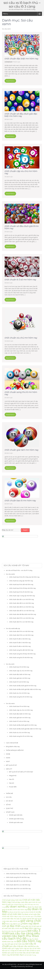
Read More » (10, 81)
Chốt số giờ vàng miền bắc (12, 900)
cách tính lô (32, 902)
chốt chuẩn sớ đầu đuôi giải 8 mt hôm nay (22, 685)
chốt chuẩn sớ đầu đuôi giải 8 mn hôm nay (22, 227)
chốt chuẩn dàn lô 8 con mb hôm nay (21, 635)
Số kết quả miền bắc (16, 815)
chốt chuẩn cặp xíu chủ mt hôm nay (20, 670)
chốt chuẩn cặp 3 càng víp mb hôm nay (22, 595)
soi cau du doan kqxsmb (17, 931)
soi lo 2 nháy (9, 950)
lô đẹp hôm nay (29, 928)
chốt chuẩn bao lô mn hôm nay (20, 500)
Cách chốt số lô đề (12, 743)
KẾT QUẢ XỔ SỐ (11, 765)
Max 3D (11, 779)
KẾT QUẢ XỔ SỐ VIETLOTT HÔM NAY (21, 772)
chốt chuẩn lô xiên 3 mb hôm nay (20, 642)
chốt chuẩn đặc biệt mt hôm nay (19, 674)
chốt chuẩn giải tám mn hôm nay (21, 450)
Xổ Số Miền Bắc (20, 953)
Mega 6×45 (12, 775)
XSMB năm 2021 (8, 953)
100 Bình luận (9, 341)
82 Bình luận (9, 504)
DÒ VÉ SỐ (9, 801)
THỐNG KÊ (9, 793)
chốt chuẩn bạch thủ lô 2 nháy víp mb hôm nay (24, 577)
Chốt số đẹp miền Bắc (19, 902)
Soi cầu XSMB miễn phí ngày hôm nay (20, 947)
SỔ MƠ (8, 804)
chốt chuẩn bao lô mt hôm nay (19, 667)
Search (25, 530)
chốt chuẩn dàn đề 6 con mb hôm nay (21, 603)
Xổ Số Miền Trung (30, 955)
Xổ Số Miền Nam (17, 955)
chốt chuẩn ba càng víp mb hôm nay (21, 581)
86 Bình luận (9, 119)
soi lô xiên (18, 950)
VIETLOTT (9, 769)
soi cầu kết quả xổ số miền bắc (13, 944)
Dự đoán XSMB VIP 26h (30, 912)
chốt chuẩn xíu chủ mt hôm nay (19, 693)
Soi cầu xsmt (10, 664)
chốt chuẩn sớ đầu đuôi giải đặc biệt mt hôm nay (25, 689)
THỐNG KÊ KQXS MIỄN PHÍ (14, 750)
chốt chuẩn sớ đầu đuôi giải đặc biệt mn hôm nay (21, 115)
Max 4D (11, 783)
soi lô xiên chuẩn (28, 950)
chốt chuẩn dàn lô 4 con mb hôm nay (21, 622)
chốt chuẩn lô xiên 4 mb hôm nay (20, 646)
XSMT (8, 761)
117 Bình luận (16, 62)
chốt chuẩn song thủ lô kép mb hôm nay (22, 654)
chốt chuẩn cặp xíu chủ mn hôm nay (21, 172)
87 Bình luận (9, 231)
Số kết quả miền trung (16, 819)
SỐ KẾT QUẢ (10, 812)
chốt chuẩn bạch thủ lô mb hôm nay (21, 592)
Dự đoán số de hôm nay (15, 912)
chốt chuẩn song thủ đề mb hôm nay (21, 650)
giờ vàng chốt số (21, 922)
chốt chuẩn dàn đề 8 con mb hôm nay (21, 607)
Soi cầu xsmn (10, 703)
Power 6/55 (12, 787)
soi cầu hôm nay (29, 941)
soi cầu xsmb (27, 946)
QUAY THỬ (9, 808)
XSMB (8, 754)
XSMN (8, 758)
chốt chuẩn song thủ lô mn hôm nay (21, 393)
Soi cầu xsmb (10, 574)
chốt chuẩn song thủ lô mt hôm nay (20, 697)
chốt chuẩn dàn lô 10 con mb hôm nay (21, 618)
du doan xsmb (15, 906)
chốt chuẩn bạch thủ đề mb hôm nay (21, 584)
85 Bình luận (9, 283)
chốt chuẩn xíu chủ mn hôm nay (21, 338)
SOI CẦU (9, 797)
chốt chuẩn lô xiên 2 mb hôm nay (20, 639)
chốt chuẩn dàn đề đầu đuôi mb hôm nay (22, 614)
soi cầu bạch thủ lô (21, 936)
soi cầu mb (15, 946)
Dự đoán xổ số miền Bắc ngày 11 (25, 916)
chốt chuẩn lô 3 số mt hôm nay (19, 682)
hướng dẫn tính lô (27, 926)
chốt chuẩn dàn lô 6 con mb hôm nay (21, 631)
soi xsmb (37, 950)
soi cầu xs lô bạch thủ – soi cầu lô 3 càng (22, 4)
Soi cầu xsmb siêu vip (13, 628)
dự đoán (28, 907)
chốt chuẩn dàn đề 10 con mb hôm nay (21, 610)
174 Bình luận (9, 176)
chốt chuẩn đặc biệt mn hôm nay (21, 58)
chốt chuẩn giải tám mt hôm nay (19, 678)
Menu (5, 14)
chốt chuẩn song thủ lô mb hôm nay (21, 657)
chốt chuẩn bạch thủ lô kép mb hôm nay (22, 588)
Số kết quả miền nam (16, 822)
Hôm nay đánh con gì (14, 924)
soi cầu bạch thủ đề (20, 937)
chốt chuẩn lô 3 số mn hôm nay (20, 279)
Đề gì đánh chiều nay (13, 746)
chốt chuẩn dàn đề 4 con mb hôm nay (21, 599)
